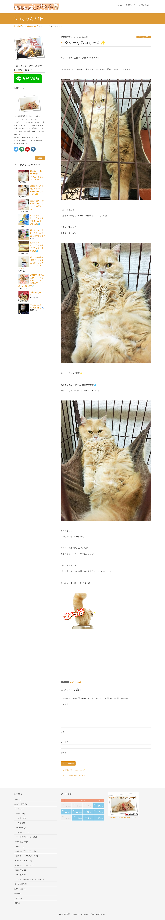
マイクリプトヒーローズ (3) (26, 837)
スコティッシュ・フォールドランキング (122, 817)
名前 (63, 732)
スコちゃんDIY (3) (21, 842)
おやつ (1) (18, 799)
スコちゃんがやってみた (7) (25, 851)
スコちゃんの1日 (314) (23, 861)
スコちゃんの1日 (143, 37)
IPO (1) (19, 898)
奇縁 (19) (21, 823)
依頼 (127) (22, 818)
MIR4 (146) (20, 813)
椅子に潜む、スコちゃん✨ (75, 770)
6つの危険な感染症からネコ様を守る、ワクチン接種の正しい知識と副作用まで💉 (31, 280)
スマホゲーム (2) (22, 832)
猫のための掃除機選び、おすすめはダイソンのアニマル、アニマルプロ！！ (30, 262)
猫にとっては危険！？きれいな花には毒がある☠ (37, 233)
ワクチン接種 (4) (20, 884)
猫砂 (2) (17, 903)
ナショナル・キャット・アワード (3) (30, 879)
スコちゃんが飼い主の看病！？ (77, 775)
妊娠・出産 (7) (20, 889)
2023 (82, 801)
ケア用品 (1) (21, 875)
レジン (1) (20, 846)
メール (64, 742)
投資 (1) (17, 893)
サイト (64, 753)
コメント (64, 704)
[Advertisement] (81, 654)
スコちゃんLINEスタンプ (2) (27, 856)
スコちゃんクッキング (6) (24, 865)
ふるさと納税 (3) (20, 804)
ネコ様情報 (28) (20, 870)
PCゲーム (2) (21, 828)
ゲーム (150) (19, 809)
